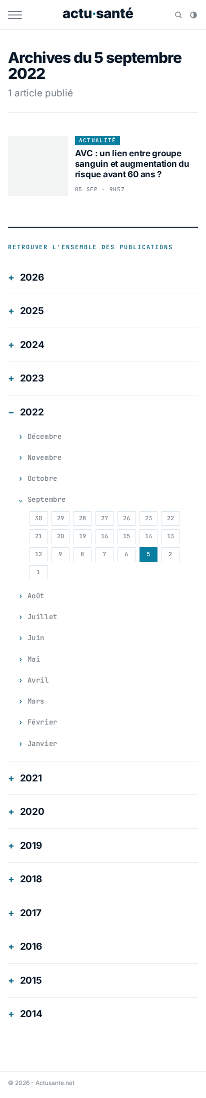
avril (38, 680)
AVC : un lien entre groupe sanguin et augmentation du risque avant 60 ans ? (132, 164)
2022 (32, 412)
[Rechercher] (178, 14)
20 (60, 536)
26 (126, 518)
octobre (43, 478)
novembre (45, 457)
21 (38, 536)
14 (148, 536)
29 (60, 518)
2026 (32, 277)
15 (126, 536)
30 (38, 518)
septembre (47, 499)
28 (82, 518)
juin (36, 637)
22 (170, 518)
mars (36, 701)
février (43, 722)
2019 (31, 845)
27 (104, 518)
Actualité (97, 140)
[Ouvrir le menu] (15, 15)
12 (38, 554)
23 (148, 518)
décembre (45, 436)
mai (34, 659)
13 (170, 536)
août (36, 595)
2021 (31, 778)
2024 (32, 345)
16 (104, 536)
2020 (32, 811)
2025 (32, 311)
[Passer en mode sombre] (193, 14)
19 (82, 536)
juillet (43, 616)
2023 (32, 378)
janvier (43, 743)
